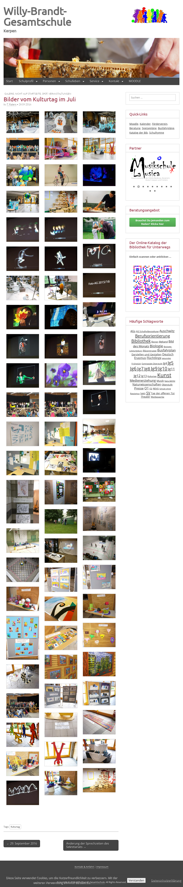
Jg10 (162, 366)
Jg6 (133, 366)
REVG (156, 386)
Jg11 (171, 367)
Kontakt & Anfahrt (84, 866)
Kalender (145, 124)
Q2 (150, 386)
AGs (132, 329)
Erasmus (140, 356)
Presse (139, 386)
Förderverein (159, 124)
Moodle (133, 124)
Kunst (164, 373)
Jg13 (144, 374)
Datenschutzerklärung (166, 880)
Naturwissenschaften (146, 382)
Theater (145, 394)
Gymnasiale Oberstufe (152, 361)
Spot (45, 93)
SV (148, 390)
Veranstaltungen (60, 93)
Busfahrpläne (166, 128)
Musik (160, 378)
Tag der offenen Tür (163, 391)
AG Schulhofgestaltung (147, 329)
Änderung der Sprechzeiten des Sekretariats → (87, 845)
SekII (142, 391)
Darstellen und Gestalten (147, 352)
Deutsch (168, 352)
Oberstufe (167, 382)
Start (9, 81)
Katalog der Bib (138, 132)
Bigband (163, 339)
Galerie (9, 93)
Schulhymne (156, 132)
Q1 (146, 386)
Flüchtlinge (154, 356)
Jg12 (137, 373)
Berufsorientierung (152, 334)
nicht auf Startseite (28, 93)
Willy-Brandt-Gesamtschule (38, 16)
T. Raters (11, 104)
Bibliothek (141, 339)
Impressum (102, 866)
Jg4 (165, 361)
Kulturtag (15, 826)
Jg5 (171, 361)
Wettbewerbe (157, 395)
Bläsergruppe (150, 348)
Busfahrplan (166, 348)
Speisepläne (149, 128)
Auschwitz (166, 329)
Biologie (156, 344)
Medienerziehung (143, 378)
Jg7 (140, 366)
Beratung (134, 128)
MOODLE (135, 81)
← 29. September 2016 (22, 843)
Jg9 (154, 366)
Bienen (154, 339)
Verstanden (136, 880)
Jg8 (147, 367)
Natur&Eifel (169, 379)
